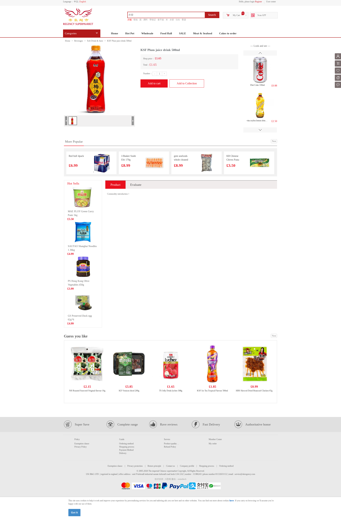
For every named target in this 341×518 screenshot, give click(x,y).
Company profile (187, 466)
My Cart (236, 15)
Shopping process (126, 447)
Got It (74, 512)
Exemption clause (81, 443)
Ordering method (126, 443)
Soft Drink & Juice (95, 41)
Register (258, 1)
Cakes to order (228, 33)
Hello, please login (247, 1)
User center (271, 1)
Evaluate (135, 184)
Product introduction (115, 186)
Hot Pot (129, 33)
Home (114, 33)
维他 (135, 19)
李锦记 (152, 19)
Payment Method (126, 450)
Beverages (78, 41)
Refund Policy (170, 447)
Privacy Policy (80, 447)
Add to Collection (187, 83)
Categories (71, 33)
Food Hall (166, 33)
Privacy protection (135, 466)
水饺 (172, 19)
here (231, 500)
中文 (76, 1)
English (83, 1)
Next (274, 141)
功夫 (178, 19)
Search (212, 14)
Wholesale (147, 33)
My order (213, 443)
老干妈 (161, 19)
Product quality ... (171, 443)
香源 (184, 19)
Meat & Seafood (202, 33)
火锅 (129, 19)
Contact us (170, 466)
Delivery (122, 453)
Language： (68, 1)
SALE (182, 33)
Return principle (154, 466)
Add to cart (154, 83)
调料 (145, 19)
